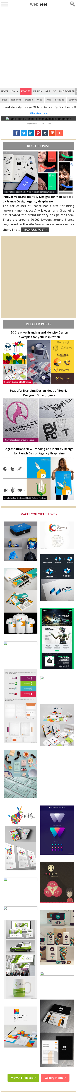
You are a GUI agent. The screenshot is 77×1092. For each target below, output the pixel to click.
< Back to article (38, 113)
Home (5, 91)
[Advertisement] (38, 47)
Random (16, 99)
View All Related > (23, 1078)
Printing (59, 99)
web (38, 4)
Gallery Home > (55, 1078)
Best (4, 99)
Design (37, 91)
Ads (49, 99)
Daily (14, 91)
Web (39, 99)
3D (54, 91)
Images (25, 91)
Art (47, 91)
